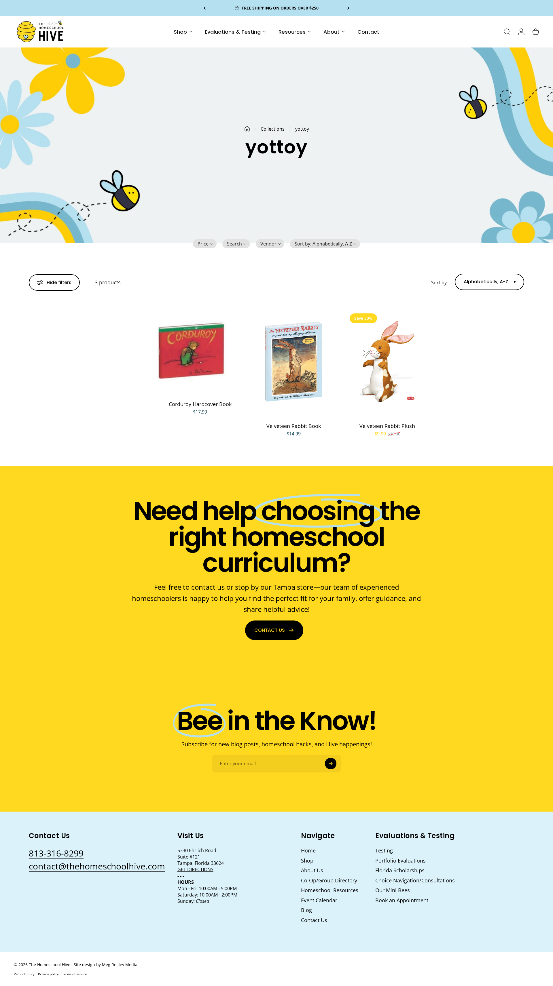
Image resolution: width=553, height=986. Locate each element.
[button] (204, 244)
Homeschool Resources (329, 890)
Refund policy (24, 974)
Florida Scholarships (400, 870)
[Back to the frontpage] (247, 129)
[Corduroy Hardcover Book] (200, 351)
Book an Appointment (401, 900)
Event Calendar (319, 900)
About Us (312, 870)
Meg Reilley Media (119, 964)
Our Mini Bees (392, 890)
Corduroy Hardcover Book (200, 404)
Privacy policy (48, 974)
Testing (384, 850)
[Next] (347, 8)
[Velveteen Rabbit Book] (293, 362)
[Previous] (205, 8)
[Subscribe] (330, 763)
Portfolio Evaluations (400, 860)
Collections (273, 129)
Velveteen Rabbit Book (293, 425)
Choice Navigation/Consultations (415, 880)
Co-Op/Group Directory (329, 880)
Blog (306, 910)
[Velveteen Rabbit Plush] (387, 362)
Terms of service (74, 974)
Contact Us (314, 920)
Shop (307, 860)
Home (308, 850)
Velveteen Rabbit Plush (387, 425)
